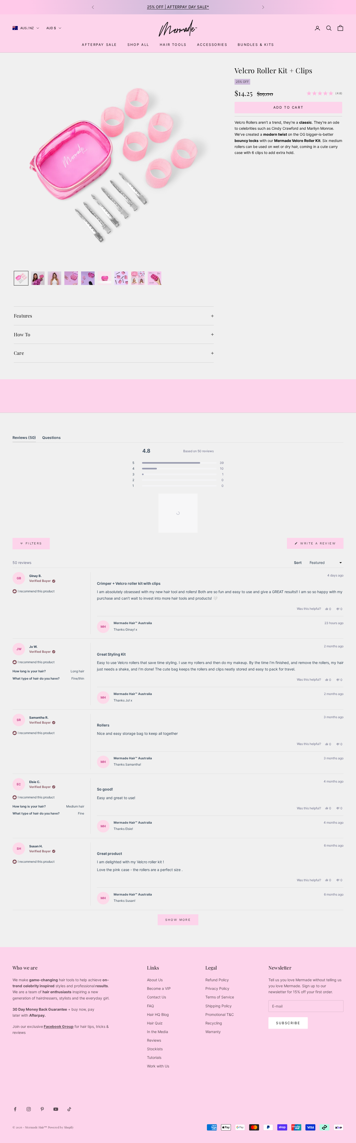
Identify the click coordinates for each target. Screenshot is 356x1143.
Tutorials (154, 1057)
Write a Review (321, 545)
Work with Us (158, 1066)
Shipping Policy (218, 1006)
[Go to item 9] (154, 278)
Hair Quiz (155, 1023)
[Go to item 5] (88, 278)
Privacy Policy (217, 988)
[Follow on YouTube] (55, 1109)
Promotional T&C (219, 1014)
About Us (155, 980)
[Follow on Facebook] (15, 1109)
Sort (298, 562)
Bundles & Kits (256, 44)
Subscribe (288, 1023)
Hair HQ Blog (158, 1014)
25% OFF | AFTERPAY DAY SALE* (178, 6)
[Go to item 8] (138, 278)
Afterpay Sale (99, 44)
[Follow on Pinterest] (42, 1109)
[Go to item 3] (54, 278)
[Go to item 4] (71, 278)
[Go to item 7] (121, 278)
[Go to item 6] (104, 278)
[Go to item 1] (21, 278)
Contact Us (156, 997)
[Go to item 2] (37, 278)
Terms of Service (219, 997)
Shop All (138, 44)
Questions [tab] (51, 438)
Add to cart (288, 107)
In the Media (157, 1031)
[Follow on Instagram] (28, 1109)
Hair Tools (173, 44)
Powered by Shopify (61, 1127)
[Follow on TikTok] (69, 1109)
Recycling (213, 1023)
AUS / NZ (27, 28)
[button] (178, 462)
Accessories (212, 44)
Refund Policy (217, 980)
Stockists (155, 1049)
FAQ (150, 1006)
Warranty (213, 1031)
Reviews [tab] (24, 438)
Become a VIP (159, 988)
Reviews (154, 1040)
